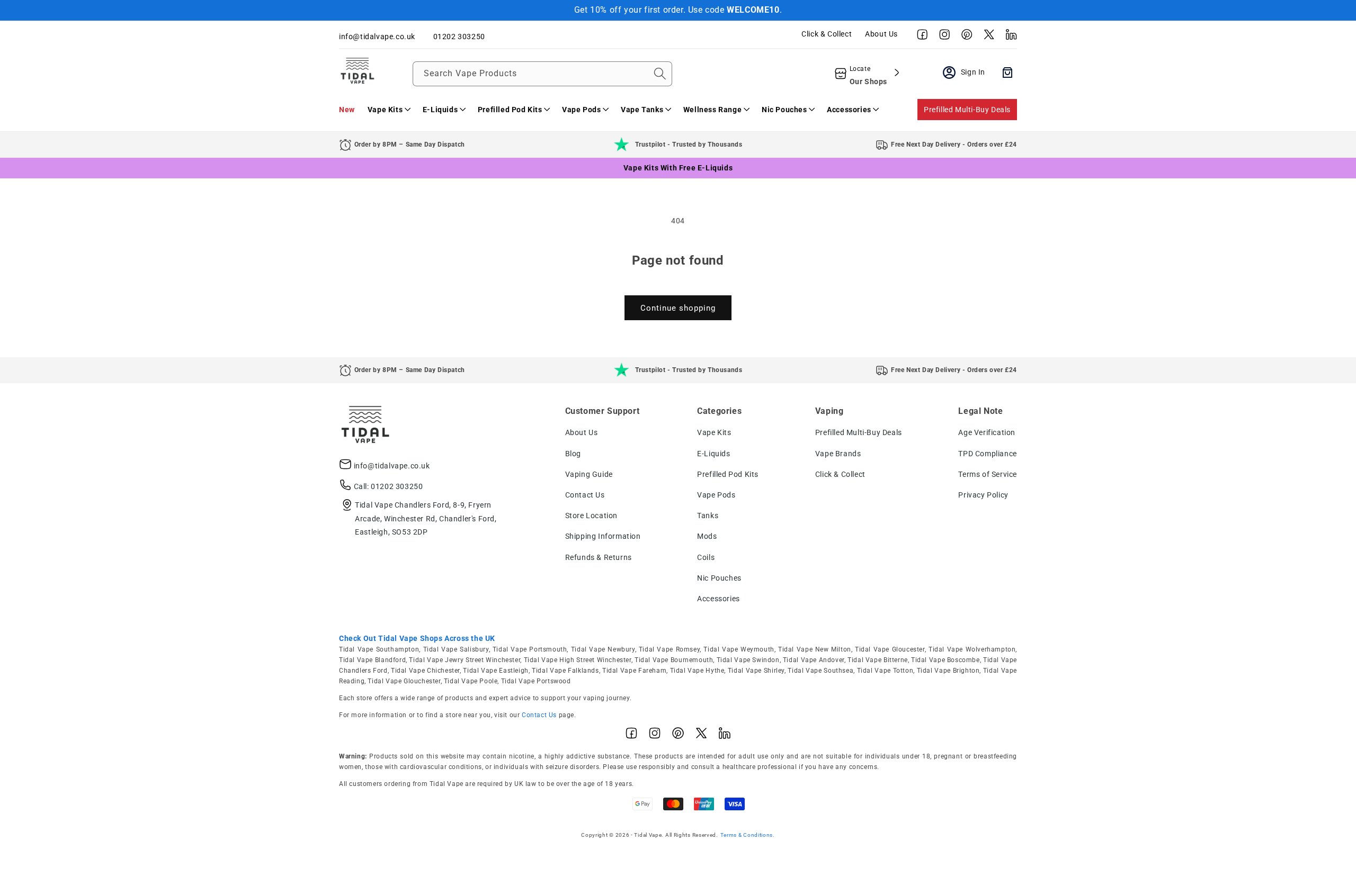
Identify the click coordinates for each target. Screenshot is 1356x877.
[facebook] (919, 37)
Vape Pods (716, 495)
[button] (388, 109)
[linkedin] (1008, 37)
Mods (707, 536)
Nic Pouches (719, 578)
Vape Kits (714, 432)
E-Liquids (713, 453)
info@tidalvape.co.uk (392, 466)
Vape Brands (838, 453)
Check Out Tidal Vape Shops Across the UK (417, 638)
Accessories (718, 598)
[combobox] (542, 74)
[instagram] (941, 37)
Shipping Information (603, 536)
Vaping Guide (589, 474)
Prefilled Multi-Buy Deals (967, 109)
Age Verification (986, 432)
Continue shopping (678, 308)
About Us (881, 34)
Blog (573, 453)
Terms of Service (987, 474)
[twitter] (986, 37)
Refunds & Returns (598, 557)
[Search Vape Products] (660, 73)
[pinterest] (964, 37)
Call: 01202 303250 (388, 486)
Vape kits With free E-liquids (678, 168)
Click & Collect (826, 34)
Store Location (591, 515)
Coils (706, 557)
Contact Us (585, 495)
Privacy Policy (983, 495)
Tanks (707, 515)
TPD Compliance (987, 453)
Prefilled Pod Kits (728, 474)
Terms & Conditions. (747, 835)
